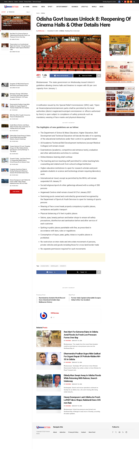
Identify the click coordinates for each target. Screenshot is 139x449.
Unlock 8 (63, 266)
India (43, 6)
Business (75, 6)
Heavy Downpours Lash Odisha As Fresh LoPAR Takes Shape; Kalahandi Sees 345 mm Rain (20, 181)
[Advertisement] (16, 67)
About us (11, 1)
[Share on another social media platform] (99, 75)
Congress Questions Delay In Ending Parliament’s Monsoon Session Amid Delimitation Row (19, 171)
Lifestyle (84, 6)
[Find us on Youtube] (125, 1)
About (55, 432)
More (101, 6)
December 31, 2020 (52, 31)
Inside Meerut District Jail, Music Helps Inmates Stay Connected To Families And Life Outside (20, 126)
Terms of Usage (37, 1)
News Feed (92, 432)
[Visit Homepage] (11, 6)
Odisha (34, 6)
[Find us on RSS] (128, 1)
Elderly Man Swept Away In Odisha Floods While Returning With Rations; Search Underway (20, 137)
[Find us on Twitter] (122, 1)
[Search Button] (134, 1)
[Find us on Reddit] (131, 1)
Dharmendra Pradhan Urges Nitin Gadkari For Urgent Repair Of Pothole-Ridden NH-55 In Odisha (20, 106)
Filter (27, 12)
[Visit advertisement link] (120, 46)
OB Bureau (41, 31)
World (94, 6)
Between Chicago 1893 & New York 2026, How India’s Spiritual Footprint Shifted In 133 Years (19, 95)
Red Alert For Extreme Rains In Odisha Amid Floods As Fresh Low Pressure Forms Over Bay (20, 35)
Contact (21, 1)
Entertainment (62, 6)
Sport (50, 6)
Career (16, 1)
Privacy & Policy (73, 432)
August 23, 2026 (77, 340)
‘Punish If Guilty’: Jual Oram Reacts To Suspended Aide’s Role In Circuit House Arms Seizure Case (20, 160)
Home (5, 1)
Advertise (62, 432)
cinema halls (45, 266)
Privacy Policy (27, 1)
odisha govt (54, 266)
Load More (16, 191)
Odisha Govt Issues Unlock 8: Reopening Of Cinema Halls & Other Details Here (15, 23)
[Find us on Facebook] (119, 1)
